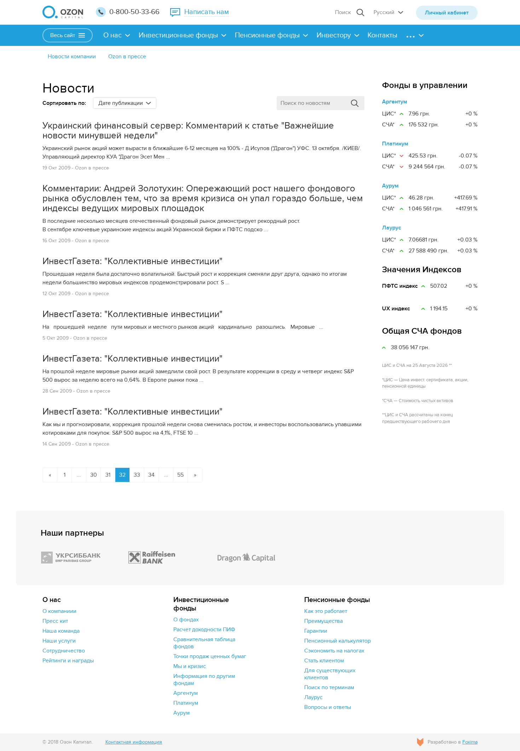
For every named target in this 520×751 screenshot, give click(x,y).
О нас (112, 35)
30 (93, 474)
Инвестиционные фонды (178, 35)
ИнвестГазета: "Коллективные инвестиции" (132, 261)
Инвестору (334, 35)
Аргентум (394, 101)
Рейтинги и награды (68, 660)
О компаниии (59, 611)
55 (180, 474)
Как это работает (325, 611)
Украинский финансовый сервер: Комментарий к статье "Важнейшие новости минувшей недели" (188, 130)
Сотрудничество (63, 650)
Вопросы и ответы (327, 707)
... (79, 474)
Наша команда (61, 630)
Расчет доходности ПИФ (204, 629)
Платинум (395, 143)
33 (137, 474)
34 (151, 474)
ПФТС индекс (400, 286)
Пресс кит (55, 621)
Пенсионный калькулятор (337, 640)
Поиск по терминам (329, 687)
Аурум (390, 185)
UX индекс (396, 308)
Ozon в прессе (127, 56)
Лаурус (391, 227)
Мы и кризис (189, 666)
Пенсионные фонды (267, 35)
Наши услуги (59, 640)
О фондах (186, 619)
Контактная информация (133, 742)
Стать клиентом (324, 660)
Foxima (470, 742)
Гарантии (315, 630)
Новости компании (72, 56)
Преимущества (323, 621)
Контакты (382, 35)
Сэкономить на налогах (334, 650)
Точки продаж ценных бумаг (209, 656)
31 (107, 474)
